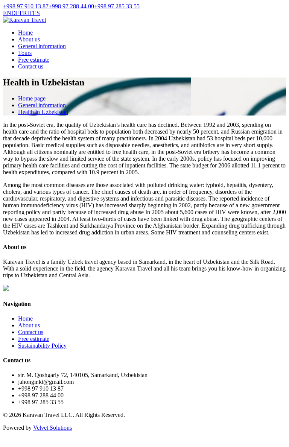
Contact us (30, 66)
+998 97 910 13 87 (26, 6)
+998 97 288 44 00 (71, 6)
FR (23, 13)
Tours (25, 53)
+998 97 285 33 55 (117, 6)
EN (7, 13)
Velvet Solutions (52, 427)
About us (29, 39)
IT (30, 13)
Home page (32, 98)
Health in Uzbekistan (43, 112)
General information (42, 46)
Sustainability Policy (42, 345)
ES (36, 13)
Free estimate (33, 59)
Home (25, 32)
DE (15, 13)
